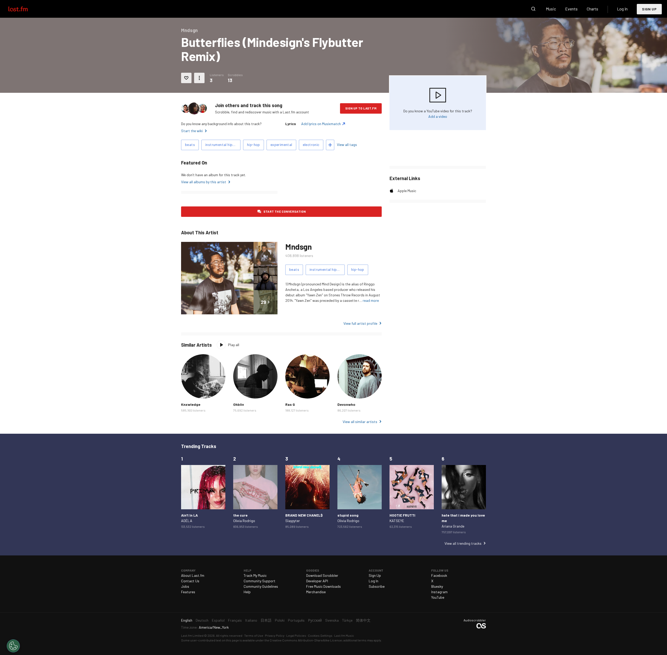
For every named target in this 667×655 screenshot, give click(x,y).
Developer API (317, 581)
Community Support (259, 581)
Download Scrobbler (322, 575)
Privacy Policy (275, 635)
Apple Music (407, 190)
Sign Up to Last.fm (360, 108)
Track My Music (255, 575)
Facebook (439, 575)
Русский (315, 620)
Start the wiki (192, 130)
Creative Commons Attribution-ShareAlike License (306, 640)
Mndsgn (298, 246)
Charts (592, 8)
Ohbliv (238, 404)
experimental (281, 144)
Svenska (332, 620)
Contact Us (190, 581)
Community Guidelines (261, 586)
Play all (233, 344)
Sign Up (649, 9)
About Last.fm (192, 575)
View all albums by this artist (203, 182)
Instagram (439, 592)
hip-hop (253, 144)
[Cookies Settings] (13, 645)
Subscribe (377, 586)
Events (571, 8)
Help (247, 592)
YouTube (437, 597)
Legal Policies (296, 635)
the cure (240, 515)
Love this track (186, 78)
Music (551, 8)
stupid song (348, 515)
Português (296, 620)
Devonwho (346, 404)
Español (218, 620)
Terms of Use (253, 635)
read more (371, 300)
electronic (311, 144)
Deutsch (202, 620)
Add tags (330, 145)
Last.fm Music (344, 635)
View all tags (347, 144)
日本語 (266, 620)
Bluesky (437, 586)
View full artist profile (360, 323)
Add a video (437, 116)
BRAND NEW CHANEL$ (304, 515)
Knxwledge (190, 404)
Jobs (185, 586)
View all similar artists (360, 421)
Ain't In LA (189, 515)
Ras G (290, 404)
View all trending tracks (462, 543)
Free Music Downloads (323, 586)
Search (533, 9)
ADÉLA (186, 520)
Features (188, 592)
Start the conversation (284, 211)
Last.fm (24, 9)
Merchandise (316, 592)
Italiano (251, 620)
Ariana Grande (453, 526)
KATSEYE (397, 520)
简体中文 (363, 620)
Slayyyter (292, 520)
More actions (199, 78)
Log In (622, 8)
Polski (280, 620)
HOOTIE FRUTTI (402, 515)
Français (235, 620)
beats (190, 144)
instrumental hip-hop (222, 144)
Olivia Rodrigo (244, 520)
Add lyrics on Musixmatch (321, 123)
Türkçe (347, 620)
